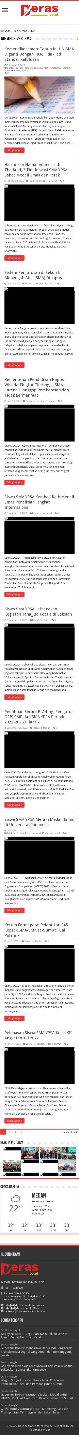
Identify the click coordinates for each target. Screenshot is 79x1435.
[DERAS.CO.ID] (39, 9)
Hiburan (38, 68)
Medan (47, 68)
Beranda (5, 30)
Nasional (57, 68)
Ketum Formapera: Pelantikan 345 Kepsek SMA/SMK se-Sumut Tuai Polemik (36, 930)
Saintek (66, 68)
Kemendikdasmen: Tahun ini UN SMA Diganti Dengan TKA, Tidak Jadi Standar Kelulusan (39, 54)
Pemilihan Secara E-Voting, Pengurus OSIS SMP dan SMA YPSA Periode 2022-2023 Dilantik (38, 716)
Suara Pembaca (12, 70)
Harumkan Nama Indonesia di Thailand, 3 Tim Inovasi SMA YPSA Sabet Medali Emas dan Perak (35, 169)
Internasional (34, 833)
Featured (28, 68)
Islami (46, 620)
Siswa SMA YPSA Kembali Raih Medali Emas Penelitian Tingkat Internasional (39, 502)
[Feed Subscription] (77, 39)
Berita (10, 68)
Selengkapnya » (14, 150)
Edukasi (18, 68)
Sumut (25, 70)
